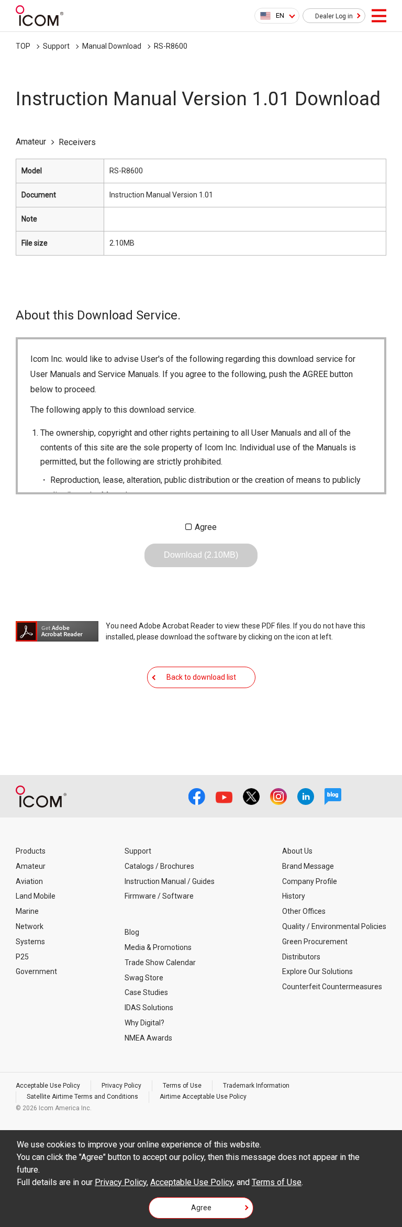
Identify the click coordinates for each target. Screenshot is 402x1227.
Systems (30, 941)
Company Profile (309, 881)
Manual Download (111, 46)
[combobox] (276, 16)
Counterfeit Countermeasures (332, 986)
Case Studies (146, 992)
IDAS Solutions (149, 1007)
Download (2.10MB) (201, 554)
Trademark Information (256, 1085)
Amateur (31, 866)
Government (36, 971)
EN (280, 15)
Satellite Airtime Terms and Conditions (82, 1096)
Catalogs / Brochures (159, 866)
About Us (297, 851)
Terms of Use (182, 1085)
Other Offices (304, 911)
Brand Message (308, 866)
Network (29, 926)
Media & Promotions (158, 947)
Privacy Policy (121, 1085)
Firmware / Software (159, 896)
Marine (27, 911)
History (293, 896)
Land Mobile (35, 896)
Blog (132, 932)
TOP (23, 46)
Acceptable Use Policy (48, 1085)
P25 (22, 957)
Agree (206, 527)
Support (56, 46)
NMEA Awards (148, 1038)
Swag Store (144, 978)
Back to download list (201, 677)
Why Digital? (144, 1023)
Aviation (29, 881)
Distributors (301, 957)
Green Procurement (315, 941)
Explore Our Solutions (317, 971)
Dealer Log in (334, 16)
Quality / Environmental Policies (334, 926)
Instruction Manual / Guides (170, 881)
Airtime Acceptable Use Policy (203, 1096)
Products (31, 851)
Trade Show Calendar (160, 962)
